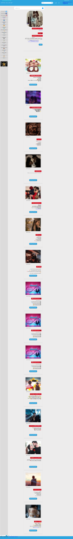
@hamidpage (3, 13)
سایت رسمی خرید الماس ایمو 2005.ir (34, 40)
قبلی (1, 535)
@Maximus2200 (36, 527)
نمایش (41, 44)
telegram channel (15, 536)
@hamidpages (3, 15)
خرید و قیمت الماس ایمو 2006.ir (35, 41)
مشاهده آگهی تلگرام (33, 84)
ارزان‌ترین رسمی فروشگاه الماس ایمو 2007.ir (33, 41)
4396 (8, 535)
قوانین (56, 2)
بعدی (11, 535)
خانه (59, 2)
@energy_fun (3, 11)
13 (6, 535)
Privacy (10, 536)
